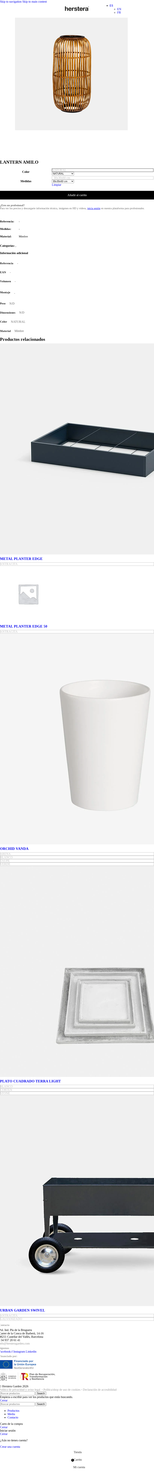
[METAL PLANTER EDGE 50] (28, 621)
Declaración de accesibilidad (100, 1389)
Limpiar (56, 184)
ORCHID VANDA (14, 849)
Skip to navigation (11, 1)
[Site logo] (77, 10)
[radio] (102, 170)
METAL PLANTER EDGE (21, 559)
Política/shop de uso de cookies (61, 1389)
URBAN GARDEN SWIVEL (22, 1310)
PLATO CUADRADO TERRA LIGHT (30, 1081)
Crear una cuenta (10, 1446)
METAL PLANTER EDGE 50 (23, 626)
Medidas (25, 181)
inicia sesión (93, 208)
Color (25, 171)
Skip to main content (34, 1)
